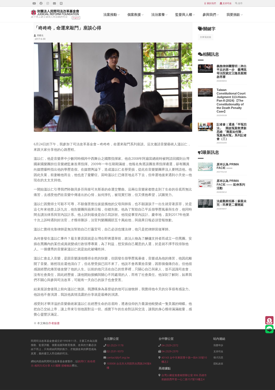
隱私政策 (218, 363)
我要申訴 (218, 345)
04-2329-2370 (169, 351)
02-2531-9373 (115, 351)
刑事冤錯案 (205, 37)
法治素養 (158, 14)
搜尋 (240, 3)
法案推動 (110, 14)
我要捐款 (233, 14)
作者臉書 (54, 323)
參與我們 (209, 14)
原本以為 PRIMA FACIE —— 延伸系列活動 (231, 184)
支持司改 (227, 3)
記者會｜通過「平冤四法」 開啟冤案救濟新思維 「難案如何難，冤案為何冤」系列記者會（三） (232, 131)
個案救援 (134, 14)
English (76, 17)
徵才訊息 (218, 357)
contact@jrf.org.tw (118, 357)
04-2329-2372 (169, 345)
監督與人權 (183, 14)
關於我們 (211, 3)
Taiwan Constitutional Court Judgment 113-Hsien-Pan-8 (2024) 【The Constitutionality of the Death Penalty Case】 (232, 100)
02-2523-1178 (115, 345)
